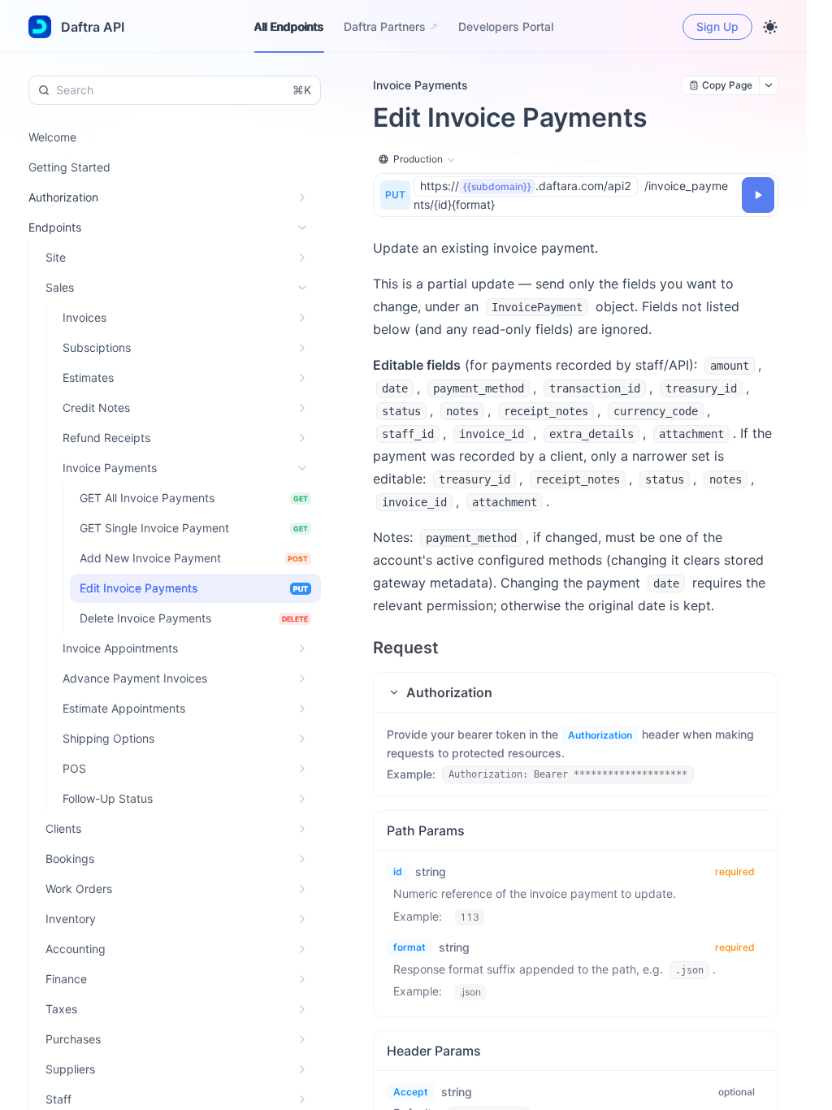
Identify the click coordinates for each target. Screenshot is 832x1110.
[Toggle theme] (770, 27)
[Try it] (758, 195)
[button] (576, 692)
